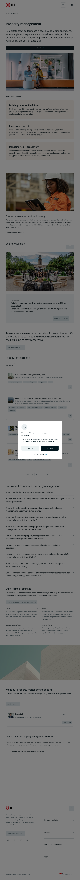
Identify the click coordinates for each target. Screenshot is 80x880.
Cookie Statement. (50, 441)
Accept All (50, 448)
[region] (40, 440)
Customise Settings (40, 454)
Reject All (30, 448)
